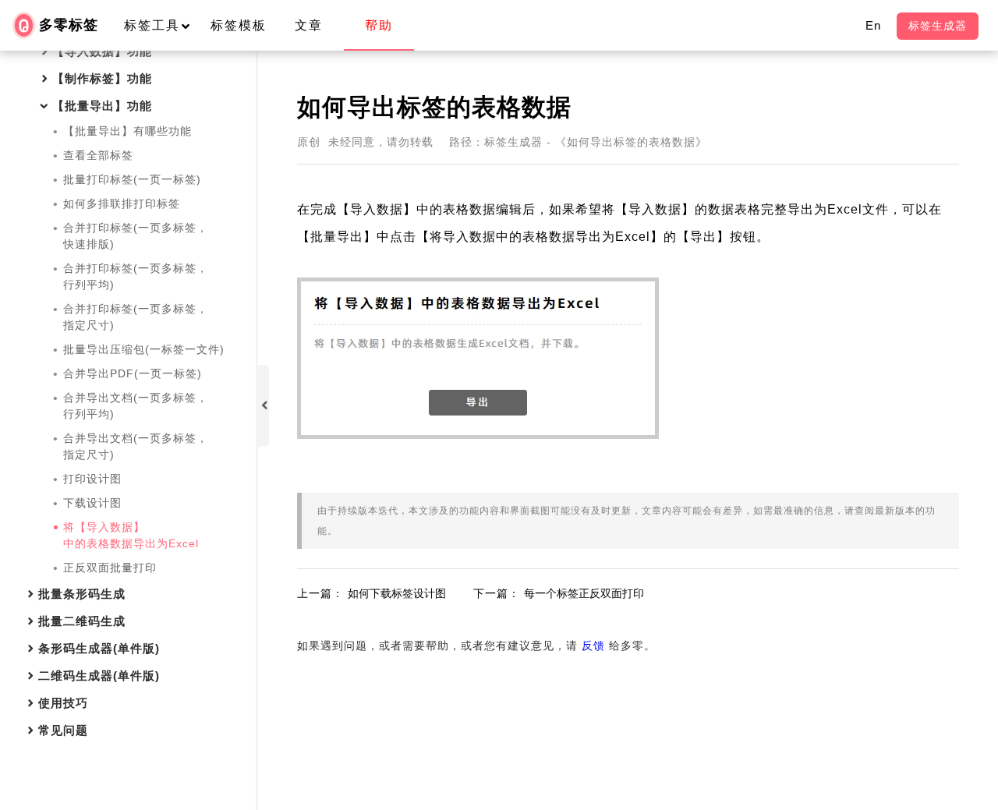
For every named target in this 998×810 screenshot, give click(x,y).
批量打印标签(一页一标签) (132, 179)
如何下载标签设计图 (397, 593)
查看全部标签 (98, 155)
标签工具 (152, 25)
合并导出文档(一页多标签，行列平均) (135, 405)
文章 (309, 25)
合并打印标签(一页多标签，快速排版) (135, 235)
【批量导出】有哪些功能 (127, 131)
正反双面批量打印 (110, 567)
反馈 (593, 645)
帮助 (379, 25)
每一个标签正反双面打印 (584, 593)
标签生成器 (937, 25)
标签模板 (239, 25)
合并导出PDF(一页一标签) (132, 373)
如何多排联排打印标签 (121, 203)
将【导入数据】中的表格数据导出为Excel (131, 535)
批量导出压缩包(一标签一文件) (144, 349)
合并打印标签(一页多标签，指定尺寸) (135, 316)
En (873, 25)
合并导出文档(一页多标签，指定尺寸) (135, 446)
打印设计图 (92, 478)
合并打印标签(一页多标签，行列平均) (135, 276)
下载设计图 (92, 503)
